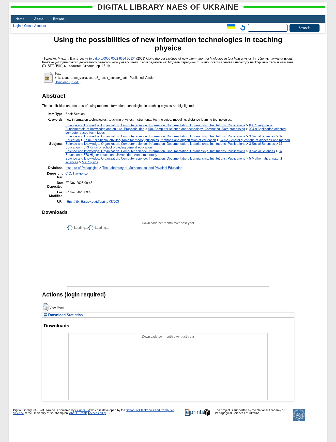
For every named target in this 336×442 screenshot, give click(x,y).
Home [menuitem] (19, 19)
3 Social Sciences (262, 136)
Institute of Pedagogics (81, 168)
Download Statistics (65, 315)
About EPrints (78, 413)
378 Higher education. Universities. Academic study (120, 155)
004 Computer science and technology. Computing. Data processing (196, 129)
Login (17, 26)
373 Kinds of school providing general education (118, 147)
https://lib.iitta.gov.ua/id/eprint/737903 (92, 201)
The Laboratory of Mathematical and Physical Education (142, 168)
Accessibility (97, 413)
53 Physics (90, 162)
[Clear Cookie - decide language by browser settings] (241, 28)
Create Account (35, 26)
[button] (45, 307)
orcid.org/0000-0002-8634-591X (112, 58)
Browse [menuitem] (58, 19)
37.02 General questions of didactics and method (255, 140)
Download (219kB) (67, 82)
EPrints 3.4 (82, 410)
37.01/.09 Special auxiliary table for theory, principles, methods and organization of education (150, 140)
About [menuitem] (38, 19)
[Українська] (229, 28)
